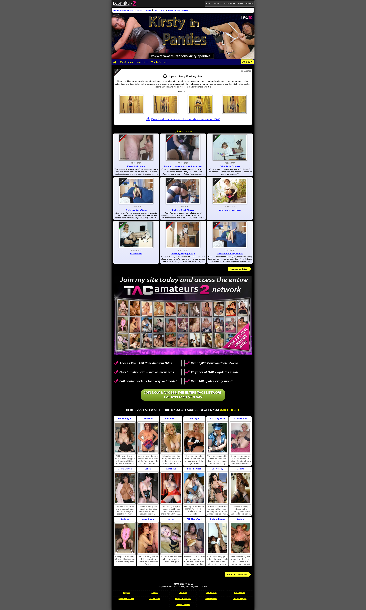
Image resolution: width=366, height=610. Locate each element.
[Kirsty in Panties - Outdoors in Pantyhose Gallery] (229, 191)
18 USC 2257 (154, 599)
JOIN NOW (249, 3)
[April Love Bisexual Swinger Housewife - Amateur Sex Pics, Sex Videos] (171, 488)
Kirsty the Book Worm (136, 210)
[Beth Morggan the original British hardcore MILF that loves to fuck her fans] (125, 438)
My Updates (126, 62)
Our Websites (229, 3)
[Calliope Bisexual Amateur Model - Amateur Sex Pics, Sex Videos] (125, 538)
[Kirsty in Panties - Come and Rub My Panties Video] (229, 234)
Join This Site (230, 409)
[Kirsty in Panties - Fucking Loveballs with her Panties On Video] (183, 147)
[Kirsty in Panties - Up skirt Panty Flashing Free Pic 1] (131, 104)
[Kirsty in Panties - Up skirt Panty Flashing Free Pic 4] (234, 104)
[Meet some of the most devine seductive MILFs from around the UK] (148, 438)
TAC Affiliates (239, 593)
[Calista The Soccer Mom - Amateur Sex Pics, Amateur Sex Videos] (148, 488)
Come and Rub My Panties (230, 253)
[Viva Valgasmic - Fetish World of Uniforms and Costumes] (217, 438)
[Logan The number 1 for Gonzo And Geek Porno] (194, 488)
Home (208, 3)
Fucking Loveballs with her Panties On (183, 166)
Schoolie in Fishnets (230, 166)
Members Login (159, 62)
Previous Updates (238, 269)
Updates (217, 3)
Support (126, 593)
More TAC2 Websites (237, 574)
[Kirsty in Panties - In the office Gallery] (136, 234)
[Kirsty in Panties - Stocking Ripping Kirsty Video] (183, 234)
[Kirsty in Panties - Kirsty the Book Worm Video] (136, 191)
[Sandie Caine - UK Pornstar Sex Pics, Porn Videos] (240, 438)
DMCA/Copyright (239, 599)
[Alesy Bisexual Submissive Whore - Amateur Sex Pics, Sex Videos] (171, 538)
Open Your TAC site (126, 599)
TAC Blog (183, 593)
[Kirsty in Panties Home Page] (115, 62)
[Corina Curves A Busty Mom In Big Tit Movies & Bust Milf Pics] (125, 488)
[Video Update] (166, 76)
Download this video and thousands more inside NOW (185, 119)
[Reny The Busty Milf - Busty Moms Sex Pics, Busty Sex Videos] (217, 488)
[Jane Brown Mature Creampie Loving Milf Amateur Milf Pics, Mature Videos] (148, 538)
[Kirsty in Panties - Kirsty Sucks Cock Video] (136, 147)
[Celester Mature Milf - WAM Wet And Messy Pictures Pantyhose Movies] (240, 488)
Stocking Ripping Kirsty (183, 253)
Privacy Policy (211, 599)
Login (240, 3)
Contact (155, 593)
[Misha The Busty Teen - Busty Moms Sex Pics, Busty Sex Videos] (171, 438)
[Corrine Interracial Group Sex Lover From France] (240, 538)
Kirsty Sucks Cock (136, 166)
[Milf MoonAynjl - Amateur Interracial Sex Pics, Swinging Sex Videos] (194, 538)
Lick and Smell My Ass (183, 210)
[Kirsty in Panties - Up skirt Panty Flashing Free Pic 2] (165, 104)
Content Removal (183, 605)
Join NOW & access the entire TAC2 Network (183, 395)
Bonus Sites (142, 62)
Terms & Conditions (183, 599)
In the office (136, 253)
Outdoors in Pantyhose (230, 210)
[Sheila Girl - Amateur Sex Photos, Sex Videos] (194, 438)
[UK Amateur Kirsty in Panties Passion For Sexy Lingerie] (217, 538)
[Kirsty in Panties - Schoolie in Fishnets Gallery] (229, 147)
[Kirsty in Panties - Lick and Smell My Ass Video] (183, 191)
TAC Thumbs (211, 593)
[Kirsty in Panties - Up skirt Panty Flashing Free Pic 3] (200, 104)
